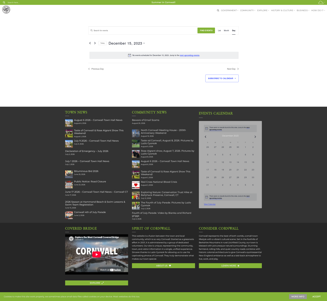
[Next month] (255, 136)
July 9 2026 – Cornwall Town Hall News (96, 140)
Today (102, 43)
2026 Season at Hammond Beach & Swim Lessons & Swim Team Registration (95, 203)
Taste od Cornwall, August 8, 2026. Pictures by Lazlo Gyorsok (167, 142)
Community (247, 10)
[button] (218, 10)
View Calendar (210, 204)
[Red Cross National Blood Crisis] (136, 185)
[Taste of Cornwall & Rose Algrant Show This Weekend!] (69, 133)
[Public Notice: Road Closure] (69, 184)
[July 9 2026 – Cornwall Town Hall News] (69, 144)
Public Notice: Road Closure (90, 181)
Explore (262, 10)
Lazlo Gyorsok (157, 252)
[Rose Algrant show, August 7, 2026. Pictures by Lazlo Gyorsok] (136, 154)
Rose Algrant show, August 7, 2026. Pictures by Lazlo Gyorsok (167, 152)
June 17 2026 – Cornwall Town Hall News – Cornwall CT (96, 191)
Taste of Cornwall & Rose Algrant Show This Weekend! (99, 132)
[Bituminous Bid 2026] (69, 174)
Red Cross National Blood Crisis (159, 182)
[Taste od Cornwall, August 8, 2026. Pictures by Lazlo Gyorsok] (136, 143)
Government (229, 10)
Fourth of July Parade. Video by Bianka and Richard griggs (161, 214)
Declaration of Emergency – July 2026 (86, 151)
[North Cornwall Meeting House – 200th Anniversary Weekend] (136, 133)
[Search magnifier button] (4, 2)
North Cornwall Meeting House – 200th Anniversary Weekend (163, 131)
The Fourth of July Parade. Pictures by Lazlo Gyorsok (166, 204)
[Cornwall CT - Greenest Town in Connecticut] (11, 9)
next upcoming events (189, 55)
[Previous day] (89, 43)
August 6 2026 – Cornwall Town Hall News (98, 120)
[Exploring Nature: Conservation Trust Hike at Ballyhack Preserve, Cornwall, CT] (136, 195)
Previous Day (97, 68)
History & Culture (282, 10)
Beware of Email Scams (145, 120)
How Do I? (317, 10)
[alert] (164, 55)
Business (302, 10)
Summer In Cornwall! (164, 2)
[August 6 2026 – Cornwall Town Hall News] (69, 123)
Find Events (206, 30)
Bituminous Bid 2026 (86, 171)
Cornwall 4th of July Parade (90, 212)
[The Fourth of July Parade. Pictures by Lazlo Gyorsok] (136, 206)
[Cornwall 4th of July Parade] (69, 215)
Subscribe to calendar (220, 78)
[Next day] (94, 43)
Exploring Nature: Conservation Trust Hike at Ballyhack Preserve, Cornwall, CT (166, 193)
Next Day (231, 68)
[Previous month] (205, 136)
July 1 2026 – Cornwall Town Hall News (87, 161)
